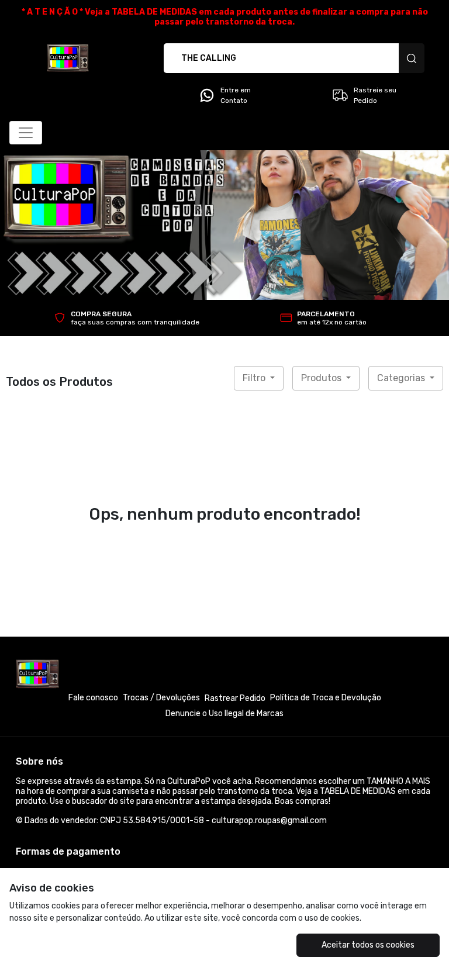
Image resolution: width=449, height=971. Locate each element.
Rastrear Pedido (235, 698)
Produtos (322, 377)
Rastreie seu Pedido (375, 95)
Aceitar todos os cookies (368, 945)
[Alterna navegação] (25, 132)
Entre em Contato (235, 95)
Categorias (402, 377)
